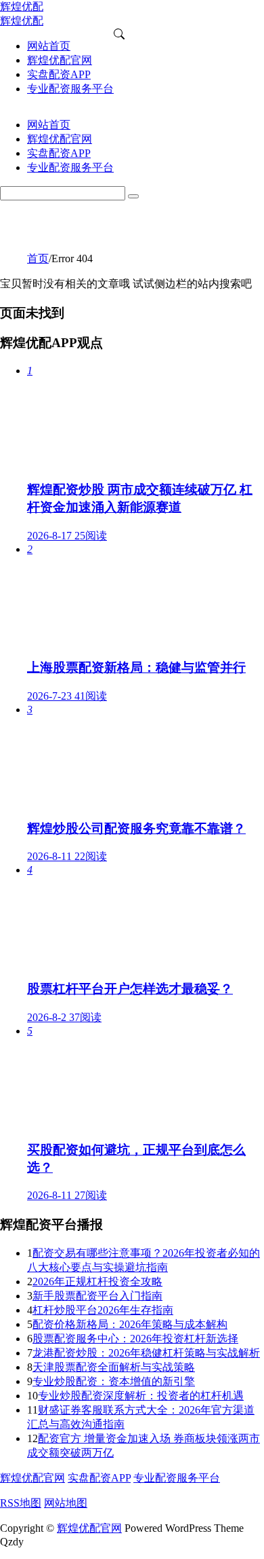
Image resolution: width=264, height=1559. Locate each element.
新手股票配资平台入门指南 (97, 1296)
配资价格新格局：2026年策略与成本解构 (129, 1324)
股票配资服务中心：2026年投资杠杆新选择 (135, 1338)
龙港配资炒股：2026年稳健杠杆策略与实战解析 (146, 1353)
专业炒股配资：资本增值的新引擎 (113, 1381)
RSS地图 (20, 1503)
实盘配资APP (99, 1478)
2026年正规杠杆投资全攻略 (97, 1281)
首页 (38, 258)
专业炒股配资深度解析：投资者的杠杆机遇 (141, 1395)
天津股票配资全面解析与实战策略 (113, 1367)
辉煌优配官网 (32, 1478)
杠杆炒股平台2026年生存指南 (102, 1310)
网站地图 (65, 1503)
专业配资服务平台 (176, 1478)
